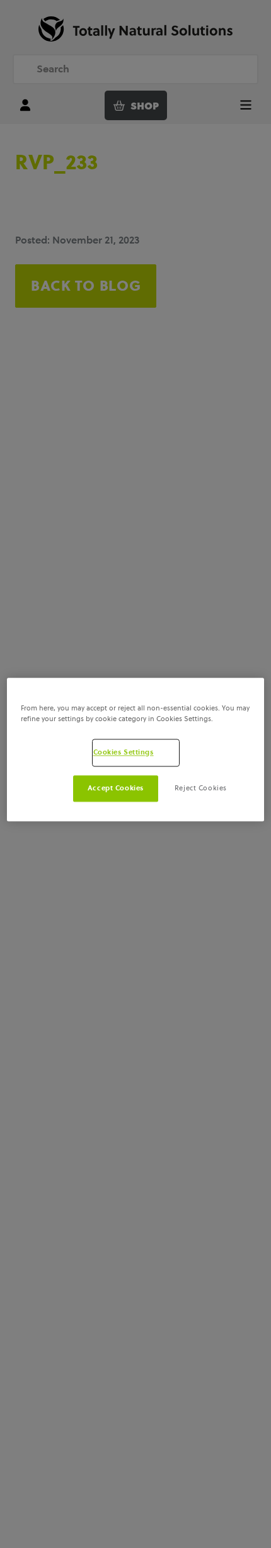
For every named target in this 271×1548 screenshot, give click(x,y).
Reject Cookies (201, 788)
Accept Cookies (116, 787)
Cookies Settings (123, 752)
